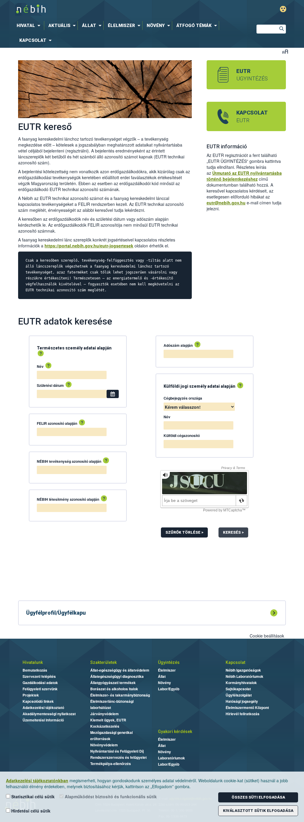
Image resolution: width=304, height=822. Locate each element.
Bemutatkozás (35, 670)
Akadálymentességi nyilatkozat (49, 713)
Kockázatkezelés (104, 726)
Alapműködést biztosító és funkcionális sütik (110, 796)
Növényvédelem (104, 745)
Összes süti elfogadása (258, 797)
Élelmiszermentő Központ (247, 707)
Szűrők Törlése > (184, 532)
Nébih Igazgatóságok (243, 670)
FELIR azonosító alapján (60, 423)
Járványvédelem (104, 713)
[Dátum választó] (113, 394)
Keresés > (233, 532)
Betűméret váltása (285, 51)
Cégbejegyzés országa (183, 398)
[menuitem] (29, 25)
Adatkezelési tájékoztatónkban (37, 780)
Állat (162, 676)
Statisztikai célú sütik (32, 796)
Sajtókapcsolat (238, 688)
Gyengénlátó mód (283, 9)
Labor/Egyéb (168, 688)
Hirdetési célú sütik (30, 811)
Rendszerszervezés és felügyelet (118, 757)
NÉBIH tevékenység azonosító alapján (72, 461)
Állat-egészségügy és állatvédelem (119, 670)
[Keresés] (281, 29)
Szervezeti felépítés (39, 676)
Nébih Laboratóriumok (244, 676)
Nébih (101, 9)
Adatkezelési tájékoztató (43, 707)
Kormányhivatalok (241, 682)
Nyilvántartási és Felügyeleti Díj (117, 751)
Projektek (31, 695)
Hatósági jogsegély (242, 701)
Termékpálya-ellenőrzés (110, 763)
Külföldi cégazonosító (182, 435)
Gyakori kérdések (175, 731)
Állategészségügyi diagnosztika (117, 676)
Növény (164, 682)
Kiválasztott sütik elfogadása (258, 810)
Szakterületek (103, 662)
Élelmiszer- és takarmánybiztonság (120, 695)
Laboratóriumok (171, 758)
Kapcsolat (235, 662)
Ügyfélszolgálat (239, 695)
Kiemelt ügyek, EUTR (108, 720)
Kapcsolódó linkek (38, 701)
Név (43, 366)
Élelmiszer (167, 670)
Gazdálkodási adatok (40, 682)
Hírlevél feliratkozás (242, 713)
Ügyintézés (169, 662)
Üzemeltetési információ (43, 720)
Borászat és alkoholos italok (114, 688)
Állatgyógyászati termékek (113, 682)
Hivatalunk (33, 662)
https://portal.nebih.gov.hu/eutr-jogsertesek (89, 246)
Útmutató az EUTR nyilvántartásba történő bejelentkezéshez (244, 176)
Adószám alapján (181, 345)
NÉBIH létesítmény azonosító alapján (71, 499)
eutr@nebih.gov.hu (226, 203)
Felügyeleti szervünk (40, 688)
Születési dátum (53, 385)
